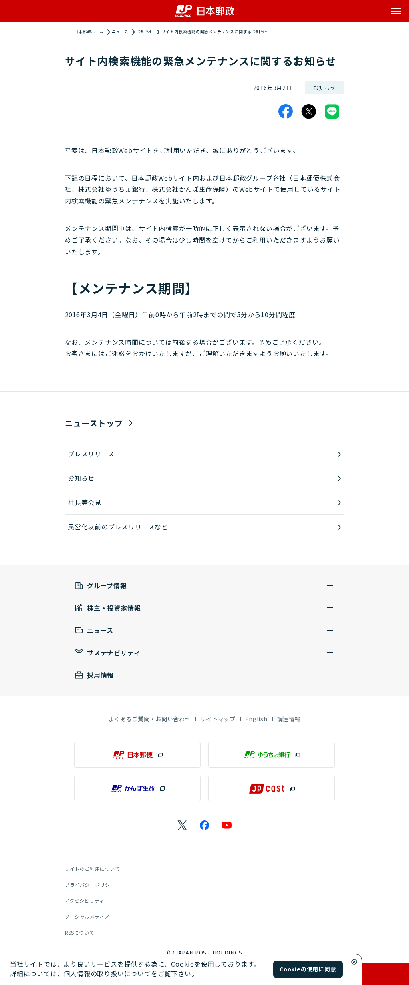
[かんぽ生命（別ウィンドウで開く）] (137, 788)
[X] (308, 111)
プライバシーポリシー (90, 884)
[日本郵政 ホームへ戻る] (204, 11)
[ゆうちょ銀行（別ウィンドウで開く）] (271, 755)
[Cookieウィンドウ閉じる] (354, 962)
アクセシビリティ (84, 900)
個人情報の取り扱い (94, 973)
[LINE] (332, 111)
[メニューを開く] (396, 11)
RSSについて (79, 932)
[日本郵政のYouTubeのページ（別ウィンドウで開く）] (227, 825)
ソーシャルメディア (87, 916)
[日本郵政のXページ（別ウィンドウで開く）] (182, 825)
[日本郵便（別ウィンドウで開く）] (137, 755)
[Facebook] (285, 111)
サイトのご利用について (92, 868)
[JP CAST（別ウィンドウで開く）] (271, 788)
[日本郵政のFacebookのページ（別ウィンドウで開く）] (204, 825)
